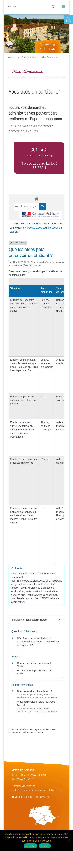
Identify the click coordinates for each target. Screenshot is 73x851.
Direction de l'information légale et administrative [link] (33, 729)
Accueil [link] (11, 57)
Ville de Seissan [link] (23, 796)
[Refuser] (68, 840)
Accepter (30, 846)
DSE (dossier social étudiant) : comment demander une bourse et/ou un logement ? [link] (38, 642)
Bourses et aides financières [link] (33, 691)
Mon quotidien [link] (28, 57)
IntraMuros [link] (42, 796)
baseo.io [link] (39, 732)
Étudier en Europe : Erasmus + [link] (34, 670)
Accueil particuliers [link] (20, 223)
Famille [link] (37, 223)
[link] (68, 19)
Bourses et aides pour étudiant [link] (34, 663)
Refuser (45, 846)
